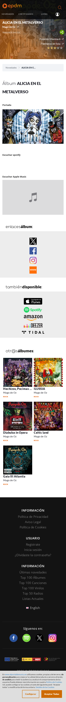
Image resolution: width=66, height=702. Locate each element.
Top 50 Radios (33, 593)
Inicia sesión (58, 14)
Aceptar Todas (51, 694)
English (35, 608)
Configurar (30, 694)
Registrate (33, 544)
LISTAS (44, 14)
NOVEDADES (8, 14)
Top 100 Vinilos (33, 588)
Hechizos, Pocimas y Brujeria (23, 388)
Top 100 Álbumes (33, 578)
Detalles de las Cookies (45, 687)
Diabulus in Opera (15, 432)
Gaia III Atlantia (14, 476)
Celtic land (41, 432)
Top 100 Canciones (33, 583)
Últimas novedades (33, 572)
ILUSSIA (39, 388)
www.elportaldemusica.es (16, 674)
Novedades (11, 67)
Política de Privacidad (33, 517)
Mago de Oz (8, 26)
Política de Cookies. (54, 682)
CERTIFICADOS (25, 14)
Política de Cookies (33, 527)
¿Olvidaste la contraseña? (33, 555)
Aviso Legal (33, 522)
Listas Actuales (33, 599)
